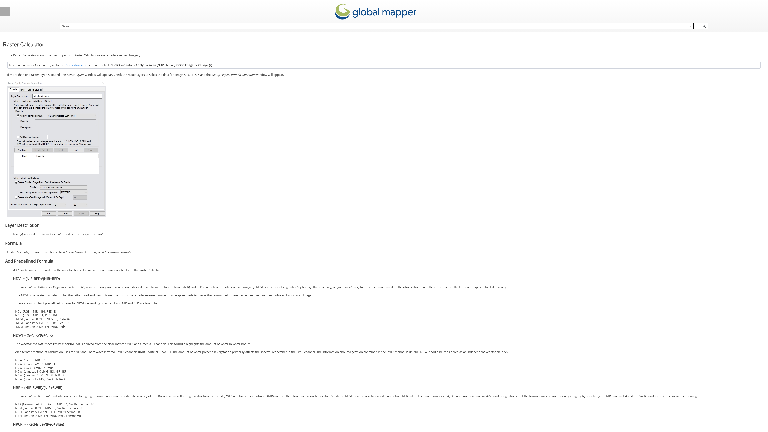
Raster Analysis (75, 65)
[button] (689, 26)
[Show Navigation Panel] (5, 11)
